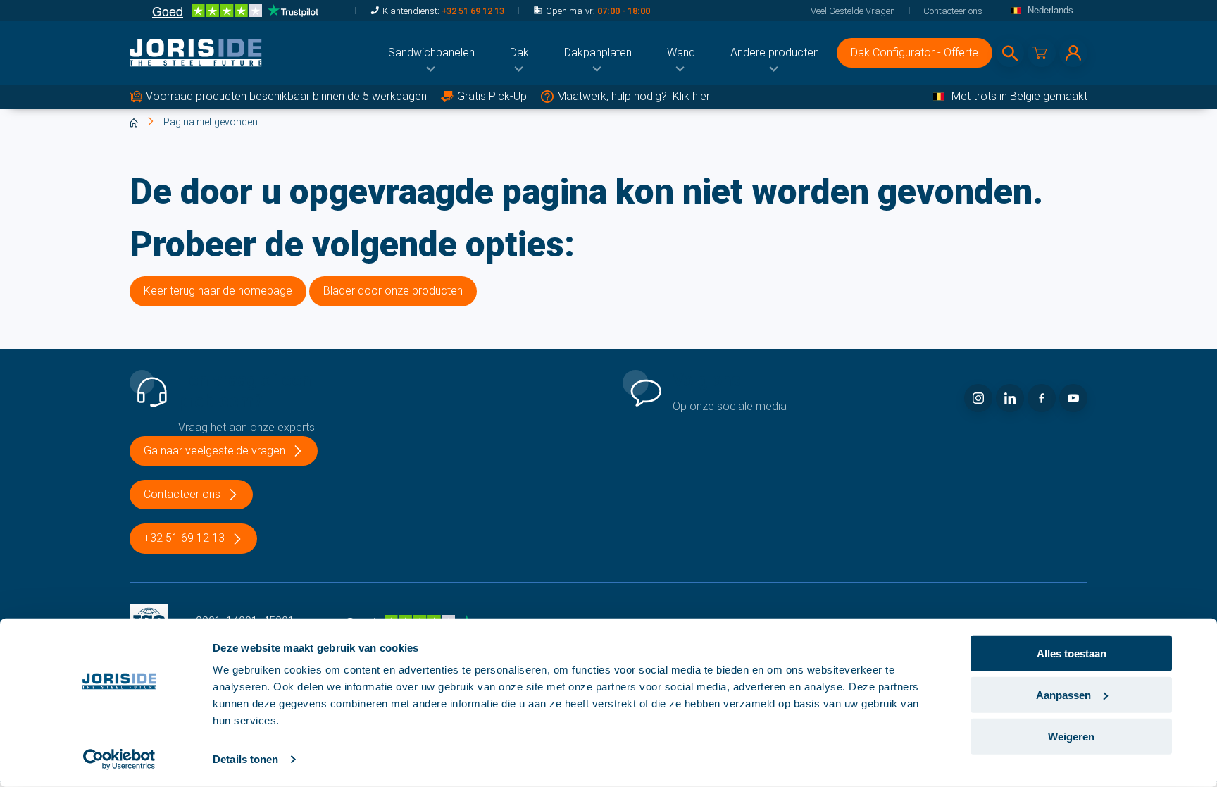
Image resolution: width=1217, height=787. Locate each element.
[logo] (196, 53)
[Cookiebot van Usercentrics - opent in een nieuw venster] (119, 759)
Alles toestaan (1071, 653)
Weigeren (1071, 736)
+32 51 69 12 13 (473, 11)
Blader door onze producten (393, 290)
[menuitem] (431, 53)
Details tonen (245, 759)
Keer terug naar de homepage (218, 290)
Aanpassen (1063, 695)
